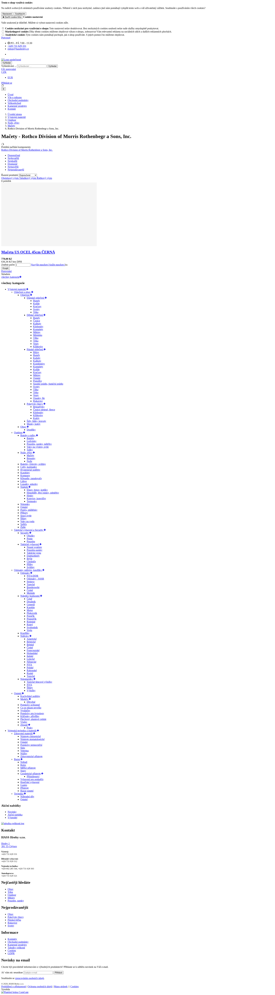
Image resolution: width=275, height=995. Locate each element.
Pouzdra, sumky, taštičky (39, 444)
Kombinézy (39, 363)
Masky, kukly (33, 424)
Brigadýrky (39, 406)
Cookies (12, 950)
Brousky (31, 458)
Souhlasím (20, 14)
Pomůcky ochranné (30, 704)
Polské (30, 667)
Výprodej (12, 817)
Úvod (10, 94)
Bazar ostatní (26, 790)
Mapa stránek (60, 986)
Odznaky (25, 573)
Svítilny (31, 567)
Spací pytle (26, 515)
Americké (32, 639)
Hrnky (30, 495)
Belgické (31, 641)
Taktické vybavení (29, 544)
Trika (35, 312)
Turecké (31, 584)
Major (30, 610)
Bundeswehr (33, 587)
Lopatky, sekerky (29, 484)
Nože (29, 461)
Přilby (30, 564)
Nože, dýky (13, 122)
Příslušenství (33, 776)
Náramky (25, 504)
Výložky (31, 690)
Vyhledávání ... (8, 66)
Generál (31, 604)
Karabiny (25, 472)
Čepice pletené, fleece (44, 409)
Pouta (29, 538)
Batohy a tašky (28, 435)
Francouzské (33, 650)
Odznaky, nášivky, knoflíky (28, 570)
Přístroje (24, 788)
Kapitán (31, 607)
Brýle (29, 558)
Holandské (32, 653)
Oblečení (25, 295)
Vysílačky (25, 710)
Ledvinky (31, 441)
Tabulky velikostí (16, 947)
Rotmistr (31, 621)
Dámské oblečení (36, 297)
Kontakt (12, 108)
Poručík (31, 616)
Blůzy (36, 352)
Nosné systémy (34, 547)
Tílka (35, 338)
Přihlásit (58, 972)
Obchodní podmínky (18, 100)
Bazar (17, 759)
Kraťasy (37, 306)
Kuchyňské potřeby (30, 696)
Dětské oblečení (35, 315)
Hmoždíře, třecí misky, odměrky (43, 492)
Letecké (31, 659)
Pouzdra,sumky (34, 550)
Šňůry (23, 518)
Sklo (22, 747)
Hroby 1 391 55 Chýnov (9, 845)
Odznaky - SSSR (35, 578)
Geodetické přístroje (30, 773)
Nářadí (23, 762)
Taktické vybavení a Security (29, 530)
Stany (23, 770)
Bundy (36, 300)
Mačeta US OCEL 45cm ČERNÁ (28, 252)
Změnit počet (7, 264)
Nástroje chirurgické (30, 736)
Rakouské (32, 670)
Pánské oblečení (35, 349)
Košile (36, 303)
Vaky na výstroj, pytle (38, 447)
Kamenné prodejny (17, 106)
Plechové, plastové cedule (33, 719)
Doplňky (31, 429)
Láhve (23, 481)
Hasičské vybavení (29, 782)
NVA (29, 664)
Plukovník (32, 613)
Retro (23, 765)
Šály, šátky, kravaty (36, 421)
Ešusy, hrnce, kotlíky (37, 490)
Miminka (37, 335)
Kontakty (12, 939)
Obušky (31, 535)
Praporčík (31, 618)
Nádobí (24, 487)
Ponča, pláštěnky (28, 510)
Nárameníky (26, 679)
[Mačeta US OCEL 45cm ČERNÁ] (49, 245)
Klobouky (38, 326)
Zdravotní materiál (23, 733)
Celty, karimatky (28, 467)
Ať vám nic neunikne (12, 972)
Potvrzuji (5, 37)
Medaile (31, 593)
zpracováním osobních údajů (29, 978)
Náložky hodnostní (30, 596)
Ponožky (37, 381)
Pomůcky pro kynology (32, 713)
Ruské (30, 673)
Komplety (38, 329)
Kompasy (25, 475)
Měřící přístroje (28, 768)
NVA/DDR (32, 575)
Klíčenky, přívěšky (29, 716)
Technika (19, 793)
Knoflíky (24, 633)
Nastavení (7, 14)
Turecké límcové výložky (39, 682)
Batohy (30, 438)
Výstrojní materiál (17, 117)
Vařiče (23, 524)
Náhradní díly (27, 796)
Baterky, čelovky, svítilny (33, 464)
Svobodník (32, 627)
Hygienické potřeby (30, 469)
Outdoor (12, 120)
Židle (23, 527)
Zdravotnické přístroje (31, 756)
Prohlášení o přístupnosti (13, 986)
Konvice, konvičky (36, 498)
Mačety (11, 125)
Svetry (36, 309)
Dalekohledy (33, 555)
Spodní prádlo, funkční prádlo (48, 383)
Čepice (36, 320)
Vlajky (23, 722)
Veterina (24, 750)
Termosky (32, 501)
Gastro (23, 785)
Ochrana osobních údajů (40, 986)
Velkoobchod (14, 103)
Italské (30, 656)
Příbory (24, 512)
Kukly (36, 418)
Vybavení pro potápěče (31, 779)
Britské (30, 644)
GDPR (11, 953)
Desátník (31, 601)
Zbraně (24, 725)
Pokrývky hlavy (35, 404)
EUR (10, 77)
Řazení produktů (10, 175)
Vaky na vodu (27, 521)
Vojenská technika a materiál (22, 730)
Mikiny (36, 332)
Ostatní (36, 378)
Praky (30, 727)
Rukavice (38, 401)
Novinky (12, 811)
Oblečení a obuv (22, 292)
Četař (29, 598)
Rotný (30, 624)
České (30, 590)
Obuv (23, 426)
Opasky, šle (39, 398)
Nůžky (23, 753)
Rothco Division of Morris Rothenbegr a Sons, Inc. (27, 150)
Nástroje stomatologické (32, 739)
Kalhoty (37, 323)
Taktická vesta (34, 553)
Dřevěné (31, 702)
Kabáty (36, 358)
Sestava (30, 581)
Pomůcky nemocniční (31, 745)
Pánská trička (14, 920)
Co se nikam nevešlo (30, 707)
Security (24, 532)
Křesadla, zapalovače (31, 478)
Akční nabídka (15, 814)
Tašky (30, 449)
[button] (4, 72)
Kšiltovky (38, 346)
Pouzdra (31, 541)
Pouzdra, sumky (16, 900)
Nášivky (24, 636)
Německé (31, 661)
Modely (24, 699)
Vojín (29, 630)
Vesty (36, 343)
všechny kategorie (10, 277)
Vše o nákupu (15, 97)
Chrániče (31, 561)
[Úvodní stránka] (11, 59)
